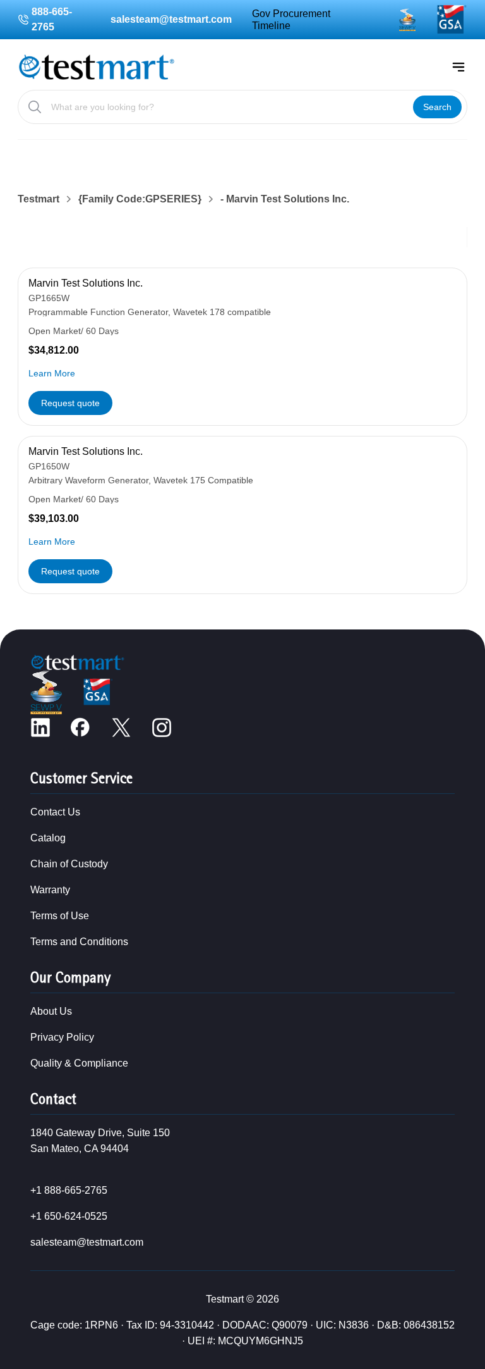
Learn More (51, 373)
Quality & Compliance (79, 1063)
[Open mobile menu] (458, 67)
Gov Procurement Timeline (291, 19)
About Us (51, 1011)
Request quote (70, 403)
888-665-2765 (52, 19)
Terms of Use (59, 915)
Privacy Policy (62, 1037)
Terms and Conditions (79, 941)
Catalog (48, 838)
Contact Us (55, 812)
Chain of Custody (69, 863)
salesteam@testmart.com (171, 19)
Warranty (50, 889)
